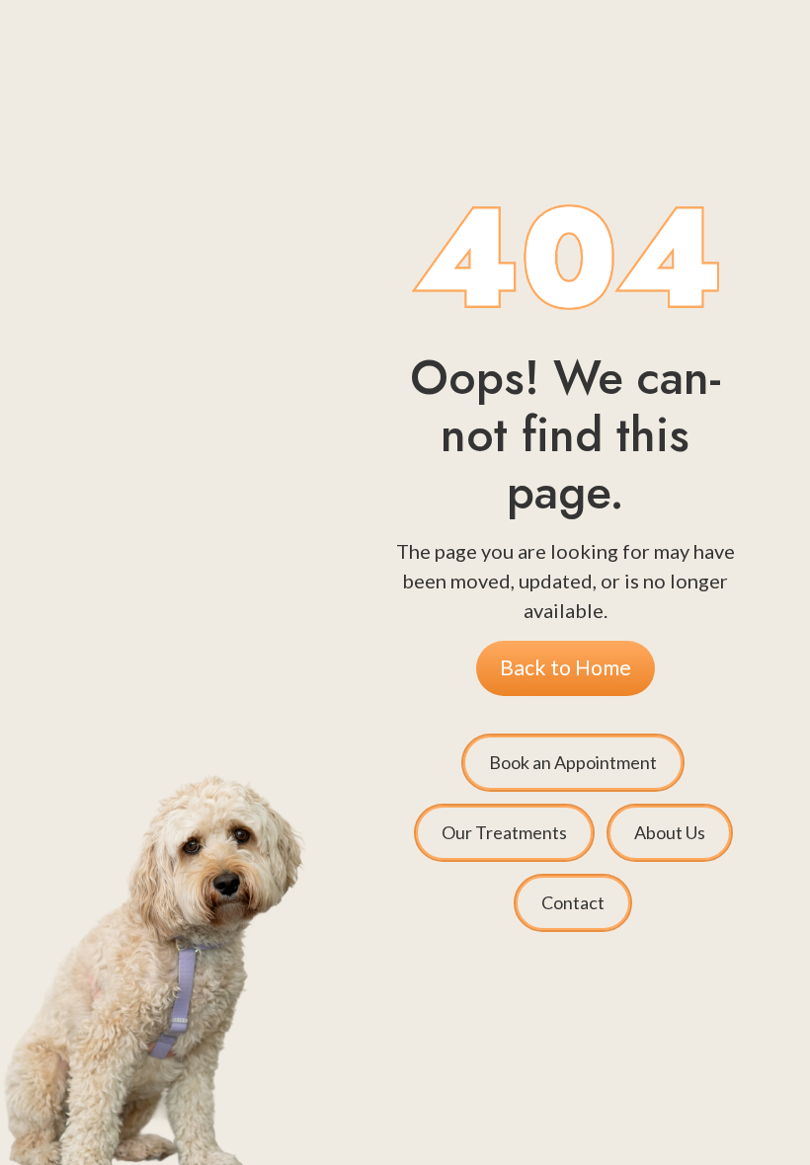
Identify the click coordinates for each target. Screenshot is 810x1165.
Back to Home (565, 667)
